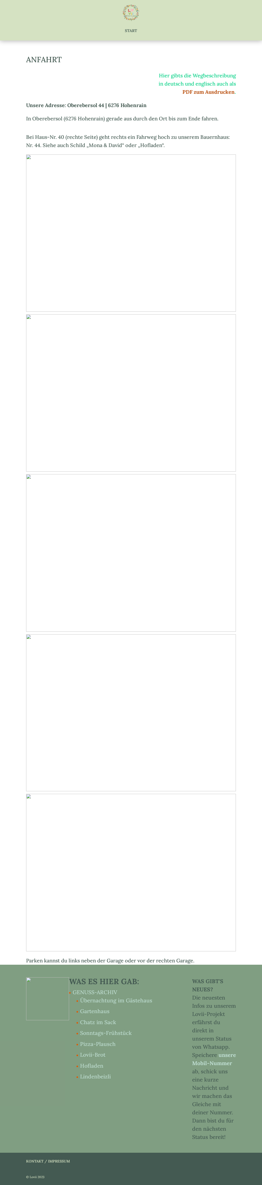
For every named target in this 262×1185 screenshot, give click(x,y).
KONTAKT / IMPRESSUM (48, 1161)
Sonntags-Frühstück (106, 1033)
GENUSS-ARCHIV (95, 992)
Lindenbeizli (95, 1076)
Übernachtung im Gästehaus (116, 1000)
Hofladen (91, 1065)
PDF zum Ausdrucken (208, 92)
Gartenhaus (95, 1011)
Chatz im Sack (98, 1022)
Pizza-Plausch (98, 1044)
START (131, 30)
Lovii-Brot (92, 1054)
